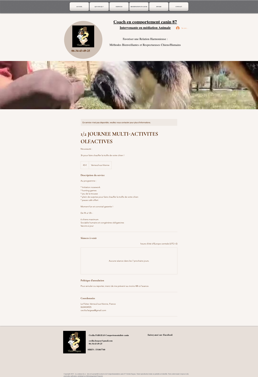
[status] (158, 243)
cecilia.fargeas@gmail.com (101, 340)
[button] (119, 6)
